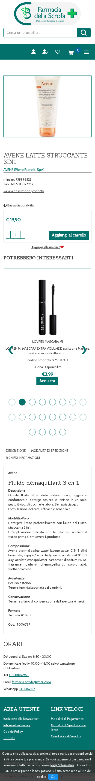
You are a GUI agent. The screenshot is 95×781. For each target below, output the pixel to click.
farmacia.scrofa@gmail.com (31, 682)
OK (53, 777)
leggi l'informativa (62, 765)
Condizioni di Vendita (66, 736)
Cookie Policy (13, 732)
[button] (23, 235)
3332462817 (27, 689)
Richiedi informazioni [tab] (23, 458)
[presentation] (11, 349)
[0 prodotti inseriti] (71, 53)
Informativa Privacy (16, 725)
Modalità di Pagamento (67, 719)
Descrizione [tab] (16, 450)
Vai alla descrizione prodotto (23, 191)
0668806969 (19, 675)
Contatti (9, 738)
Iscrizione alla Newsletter (21, 719)
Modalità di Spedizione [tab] (49, 450)
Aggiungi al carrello (69, 235)
